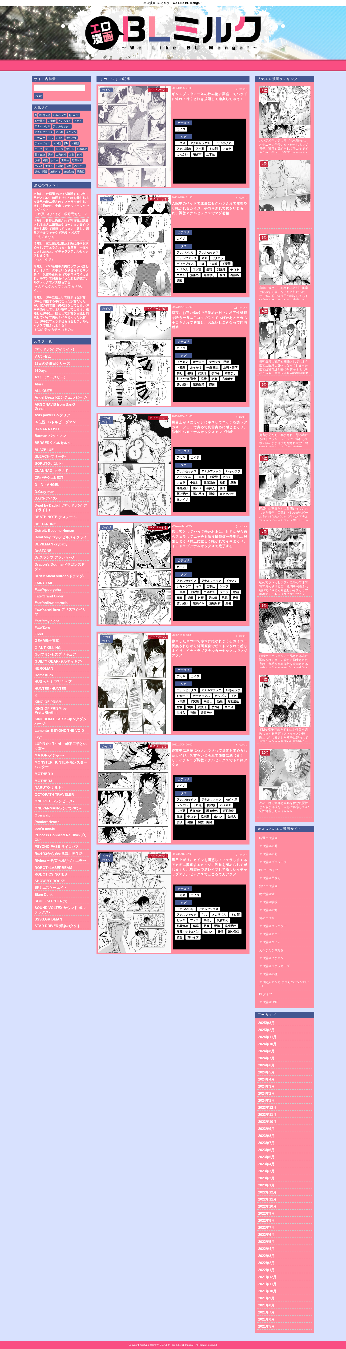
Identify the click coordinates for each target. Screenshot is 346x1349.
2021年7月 (266, 1312)
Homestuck (44, 675)
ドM (66, 143)
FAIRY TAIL (44, 583)
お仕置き (40, 120)
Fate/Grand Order (49, 596)
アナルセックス (62, 126)
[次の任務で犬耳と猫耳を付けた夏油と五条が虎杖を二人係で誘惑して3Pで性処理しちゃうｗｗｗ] (284, 750)
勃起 (50, 154)
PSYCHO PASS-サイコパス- (57, 847)
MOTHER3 (43, 781)
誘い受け (182, 384)
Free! (39, 634)
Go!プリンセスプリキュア (55, 654)
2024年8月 (266, 1051)
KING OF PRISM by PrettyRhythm (51, 710)
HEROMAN (44, 668)
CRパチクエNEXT (49, 478)
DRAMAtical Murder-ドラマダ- (59, 576)
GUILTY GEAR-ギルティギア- (58, 661)
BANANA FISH (47, 429)
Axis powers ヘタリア (52, 415)
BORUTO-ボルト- (49, 463)
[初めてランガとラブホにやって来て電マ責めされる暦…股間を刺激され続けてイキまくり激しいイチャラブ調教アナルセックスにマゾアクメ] (284, 530)
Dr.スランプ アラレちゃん (55, 557)
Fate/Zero (42, 627)
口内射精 (61, 154)
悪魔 (206, 926)
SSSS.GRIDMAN (48, 919)
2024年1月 (266, 1100)
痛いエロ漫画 (268, 886)
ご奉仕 (52, 120)
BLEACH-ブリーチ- (50, 456)
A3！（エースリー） (51, 377)
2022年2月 (266, 1263)
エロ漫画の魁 (268, 854)
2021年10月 (267, 1291)
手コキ (54, 160)
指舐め (194, 275)
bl (35, 114)
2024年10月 (267, 1044)
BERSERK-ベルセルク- (53, 443)
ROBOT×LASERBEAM (53, 868)
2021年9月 (266, 1298)
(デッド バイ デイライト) (54, 349)
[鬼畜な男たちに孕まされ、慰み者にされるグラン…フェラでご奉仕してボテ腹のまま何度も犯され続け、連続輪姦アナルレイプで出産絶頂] (284, 382)
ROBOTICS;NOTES (51, 874)
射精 (79, 154)
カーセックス (201, 695)
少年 (37, 160)
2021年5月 (266, 1326)
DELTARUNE (45, 524)
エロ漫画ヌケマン (271, 958)
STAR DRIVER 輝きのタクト (57, 926)
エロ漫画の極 (268, 974)
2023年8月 (266, 1136)
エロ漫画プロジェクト (274, 862)
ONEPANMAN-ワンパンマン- (58, 808)
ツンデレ (182, 805)
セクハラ (71, 137)
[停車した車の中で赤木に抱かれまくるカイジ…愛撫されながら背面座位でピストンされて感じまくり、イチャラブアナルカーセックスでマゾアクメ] (134, 683)
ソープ (224, 586)
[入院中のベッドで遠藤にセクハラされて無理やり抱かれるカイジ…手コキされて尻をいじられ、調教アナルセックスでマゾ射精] (134, 245)
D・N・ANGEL (47, 485)
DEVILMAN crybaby (51, 544)
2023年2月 (266, 1178)
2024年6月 (266, 1065)
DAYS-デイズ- (46, 498)
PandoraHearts (47, 822)
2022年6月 (266, 1235)
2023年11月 (267, 1115)
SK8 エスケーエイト (51, 887)
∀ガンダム (43, 356)
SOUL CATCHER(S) (51, 901)
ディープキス (42, 143)
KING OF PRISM (48, 702)
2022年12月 (267, 1192)
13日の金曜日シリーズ (52, 363)
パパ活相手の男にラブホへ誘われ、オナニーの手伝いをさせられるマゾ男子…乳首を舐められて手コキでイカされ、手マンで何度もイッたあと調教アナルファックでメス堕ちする (61, 274)
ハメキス (182, 269)
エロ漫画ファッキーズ (274, 966)
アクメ (78, 120)
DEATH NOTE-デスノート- (56, 517)
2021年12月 (267, 1277)
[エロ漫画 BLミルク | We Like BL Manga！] (173, 33)
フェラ (49, 149)
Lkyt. (39, 737)
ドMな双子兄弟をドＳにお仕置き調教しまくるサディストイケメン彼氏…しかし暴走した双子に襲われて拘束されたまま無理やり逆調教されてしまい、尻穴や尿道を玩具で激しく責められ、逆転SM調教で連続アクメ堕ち (284, 741)
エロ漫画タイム (270, 942)
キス (50, 137)
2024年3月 (266, 1086)
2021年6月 (266, 1319)
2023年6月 (266, 1150)
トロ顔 (57, 143)
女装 (71, 154)
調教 (179, 280)
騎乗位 (80, 171)
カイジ (106, 90)
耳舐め (234, 275)
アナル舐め (184, 148)
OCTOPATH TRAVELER (54, 795)
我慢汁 (221, 269)
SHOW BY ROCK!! (50, 881)
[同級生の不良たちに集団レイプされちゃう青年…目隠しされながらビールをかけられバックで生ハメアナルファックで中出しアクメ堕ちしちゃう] (284, 456)
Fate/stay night (47, 621)
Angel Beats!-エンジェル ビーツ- (61, 397)
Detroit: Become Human (54, 530)
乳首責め (40, 154)
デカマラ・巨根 (219, 362)
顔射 (212, 384)
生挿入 (49, 165)
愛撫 (45, 160)
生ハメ (38, 165)
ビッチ (227, 477)
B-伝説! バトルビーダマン (55, 422)
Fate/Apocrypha (48, 590)
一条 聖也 (212, 367)
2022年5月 (266, 1242)
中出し (70, 149)
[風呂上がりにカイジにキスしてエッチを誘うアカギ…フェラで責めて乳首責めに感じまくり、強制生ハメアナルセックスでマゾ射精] (134, 464)
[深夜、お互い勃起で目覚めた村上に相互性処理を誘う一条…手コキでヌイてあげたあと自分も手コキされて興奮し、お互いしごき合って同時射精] (134, 355)
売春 (179, 597)
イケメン (71, 132)
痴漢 (179, 822)
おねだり (74, 115)
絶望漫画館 (266, 894)
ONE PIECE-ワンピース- (54, 801)
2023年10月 (267, 1122)
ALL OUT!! (43, 391)
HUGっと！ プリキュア (53, 682)
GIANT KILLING (48, 648)
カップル (220, 695)
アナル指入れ (223, 143)
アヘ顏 (59, 132)
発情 (69, 165)
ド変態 (75, 143)
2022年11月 (267, 1199)
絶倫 (214, 378)
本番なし (230, 373)
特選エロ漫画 (268, 838)
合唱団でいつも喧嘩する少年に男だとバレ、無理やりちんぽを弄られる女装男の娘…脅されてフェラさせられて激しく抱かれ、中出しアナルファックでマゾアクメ (61, 202)
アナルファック (44, 132)
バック (38, 149)
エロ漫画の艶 (268, 910)
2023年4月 (266, 1164)
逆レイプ (182, 499)
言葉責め (227, 378)
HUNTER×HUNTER (50, 689)
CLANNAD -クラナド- (52, 470)
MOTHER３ (44, 774)
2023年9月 (266, 1129)
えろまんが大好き (271, 950)
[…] (284, 162)
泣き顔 (205, 816)
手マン (181, 275)
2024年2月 (266, 1093)
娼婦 (190, 597)
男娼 (225, 597)
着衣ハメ (79, 165)
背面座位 (206, 712)
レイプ (60, 149)
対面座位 (233, 701)
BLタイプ (265, 994)
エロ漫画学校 (268, 902)
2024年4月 (266, 1079)
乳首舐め (82, 149)
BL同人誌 (44, 115)
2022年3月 (266, 1256)
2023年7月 (266, 1143)
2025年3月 (266, 1023)
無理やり (77, 160)
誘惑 (212, 494)
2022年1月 (266, 1270)
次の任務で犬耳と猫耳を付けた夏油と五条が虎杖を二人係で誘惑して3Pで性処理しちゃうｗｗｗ (284, 807)
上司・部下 (230, 367)
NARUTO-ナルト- (49, 787)
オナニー (40, 137)
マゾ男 (197, 269)
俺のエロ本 (266, 918)
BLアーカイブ (268, 870)
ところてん (64, 120)
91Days (41, 370)
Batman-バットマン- (51, 436)
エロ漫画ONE (268, 1002)
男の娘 (60, 165)
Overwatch (43, 815)
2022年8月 (266, 1220)
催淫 (196, 926)
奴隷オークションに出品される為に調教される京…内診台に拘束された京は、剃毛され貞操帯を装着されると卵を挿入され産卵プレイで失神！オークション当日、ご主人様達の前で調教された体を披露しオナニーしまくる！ (283, 668)
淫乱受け (182, 488)
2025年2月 (266, 1030)
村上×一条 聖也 (186, 378)
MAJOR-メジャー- (49, 755)
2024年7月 (266, 1058)
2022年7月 (266, 1227)
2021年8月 (266, 1305)
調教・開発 (41, 171)
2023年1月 (266, 1185)
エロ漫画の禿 (268, 846)
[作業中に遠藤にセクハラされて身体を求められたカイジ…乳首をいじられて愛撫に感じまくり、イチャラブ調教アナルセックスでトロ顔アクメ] (134, 792)
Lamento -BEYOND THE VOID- (60, 731)
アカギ (106, 418)
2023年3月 (266, 1171)
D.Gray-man (44, 492)
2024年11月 (267, 1037)
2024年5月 (266, 1072)
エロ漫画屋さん (270, 878)
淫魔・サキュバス (188, 931)
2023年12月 (267, 1107)
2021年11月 (267, 1284)
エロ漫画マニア (270, 934)
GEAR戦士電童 (47, 641)
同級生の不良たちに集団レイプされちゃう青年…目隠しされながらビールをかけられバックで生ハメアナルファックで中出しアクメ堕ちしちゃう (283, 516)
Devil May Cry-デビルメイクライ (61, 537)
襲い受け (182, 494)
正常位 (65, 160)
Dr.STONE (43, 551)
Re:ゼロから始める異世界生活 (59, 854)
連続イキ (55, 171)
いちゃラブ (59, 115)
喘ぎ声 (197, 154)
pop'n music (45, 828)
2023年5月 (266, 1157)
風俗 (228, 603)
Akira (39, 384)
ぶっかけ (182, 154)
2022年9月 (266, 1213)
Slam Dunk (43, 895)
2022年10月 (267, 1206)
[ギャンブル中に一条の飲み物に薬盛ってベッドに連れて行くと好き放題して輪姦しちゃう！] (134, 136)
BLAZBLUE (44, 450)
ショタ (60, 137)
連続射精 (69, 171)
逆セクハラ (227, 494)
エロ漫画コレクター (273, 926)
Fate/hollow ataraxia (51, 603)
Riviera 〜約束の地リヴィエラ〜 (60, 861)
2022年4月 (266, 1249)
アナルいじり (42, 126)
